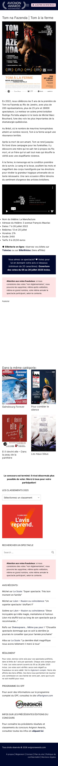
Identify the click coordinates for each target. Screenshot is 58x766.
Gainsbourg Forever (13, 406)
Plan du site (39, 754)
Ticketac (6, 250)
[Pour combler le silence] (43, 387)
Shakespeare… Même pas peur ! (28, 627)
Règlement (20, 754)
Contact (29, 754)
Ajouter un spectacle (44, 5)
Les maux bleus (39, 453)
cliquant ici (37, 731)
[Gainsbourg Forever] (14, 387)
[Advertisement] (29, 334)
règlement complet (38, 670)
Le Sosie (17, 591)
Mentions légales (48, 757)
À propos (10, 754)
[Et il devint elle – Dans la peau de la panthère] (14, 432)
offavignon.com (45, 695)
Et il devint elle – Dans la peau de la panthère (14, 454)
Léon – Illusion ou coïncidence (28, 601)
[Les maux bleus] (43, 433)
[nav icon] (27, 5)
